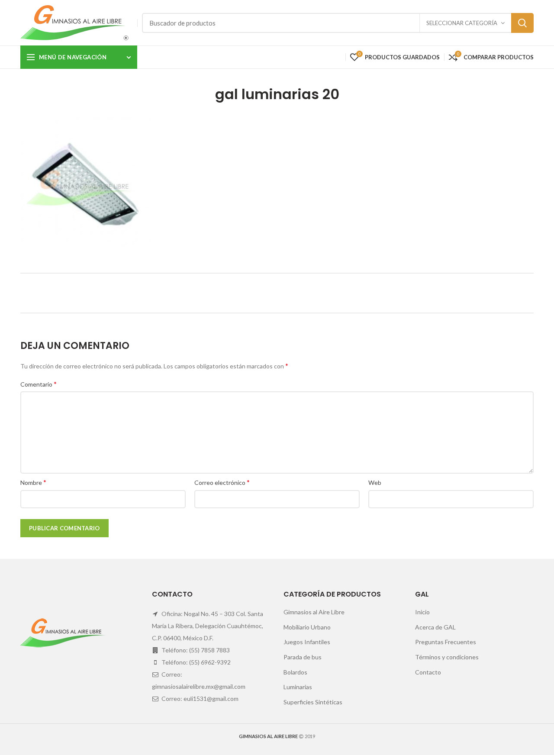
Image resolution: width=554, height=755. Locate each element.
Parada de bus (302, 657)
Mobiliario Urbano (307, 627)
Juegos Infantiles (306, 641)
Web (374, 482)
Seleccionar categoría (461, 22)
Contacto (428, 672)
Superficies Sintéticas (312, 702)
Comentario (38, 384)
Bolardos (295, 672)
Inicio (422, 612)
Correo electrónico (222, 482)
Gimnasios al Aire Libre (314, 612)
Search (522, 23)
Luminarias (297, 686)
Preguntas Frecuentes (445, 641)
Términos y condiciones (447, 657)
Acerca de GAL (435, 627)
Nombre (33, 482)
